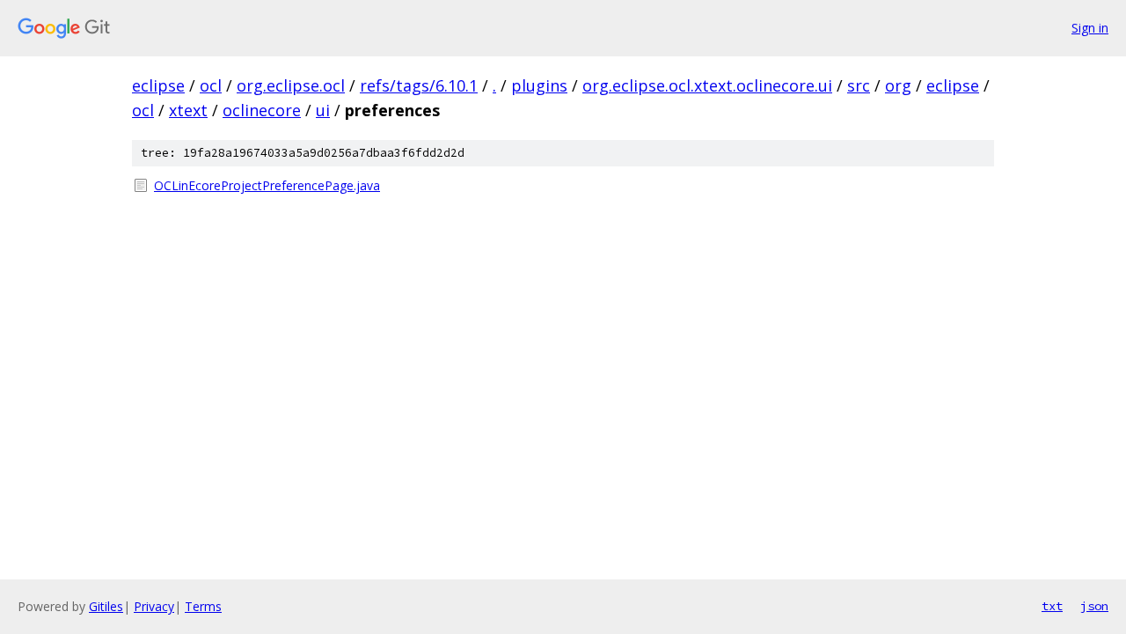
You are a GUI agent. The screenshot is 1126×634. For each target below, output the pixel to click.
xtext (188, 110)
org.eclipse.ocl (291, 85)
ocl (211, 85)
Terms (203, 606)
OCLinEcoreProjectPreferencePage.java (267, 185)
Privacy (154, 606)
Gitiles (106, 606)
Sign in (1089, 27)
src (858, 85)
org (898, 85)
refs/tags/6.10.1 (419, 85)
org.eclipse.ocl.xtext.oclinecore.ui (707, 85)
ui (323, 110)
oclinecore (262, 110)
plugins (539, 85)
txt (1052, 606)
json (1094, 606)
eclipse (158, 85)
